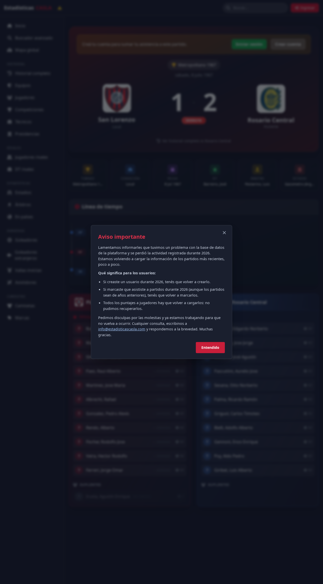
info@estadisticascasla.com (121, 328)
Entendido (210, 347)
